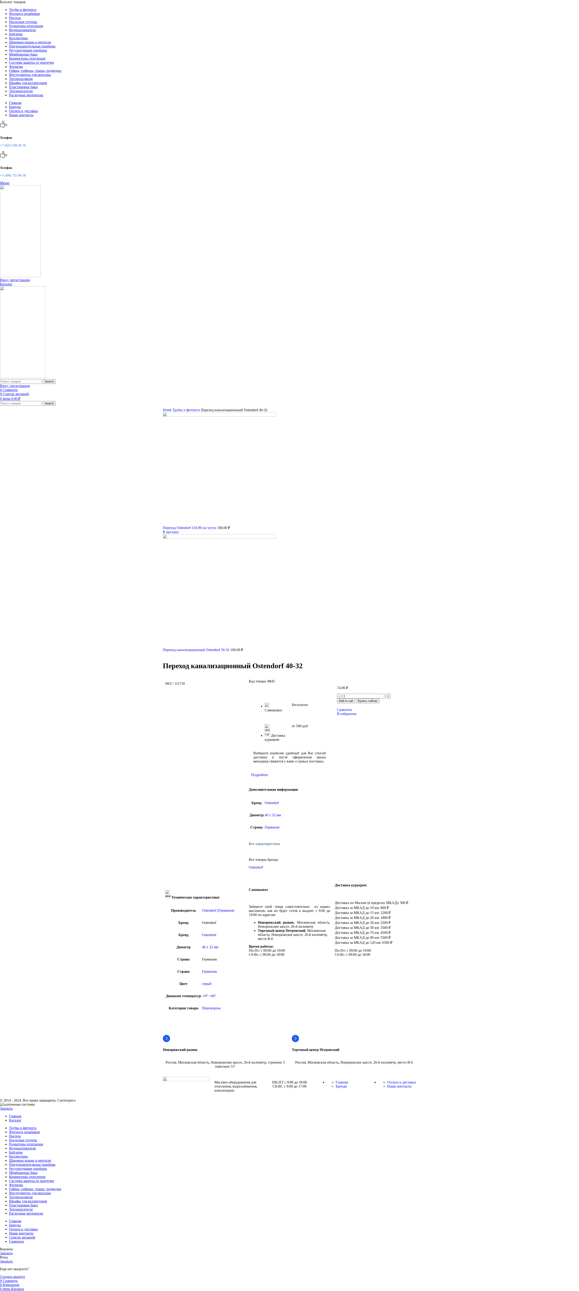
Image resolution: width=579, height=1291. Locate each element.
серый (206, 984)
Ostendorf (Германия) (218, 910)
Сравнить (16, 1241)
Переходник (211, 1008)
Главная (342, 1082)
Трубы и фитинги (187, 410)
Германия (272, 827)
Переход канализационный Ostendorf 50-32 (196, 650)
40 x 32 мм (273, 815)
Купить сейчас (368, 701)
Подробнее (259, 775)
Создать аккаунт (12, 1277)
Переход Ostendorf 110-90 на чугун (190, 528)
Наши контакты (399, 1086)
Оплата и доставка (401, 1082)
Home (168, 410)
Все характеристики (264, 844)
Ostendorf (272, 803)
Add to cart (346, 701)
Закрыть (6, 1108)
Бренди (341, 1086)
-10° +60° (209, 996)
